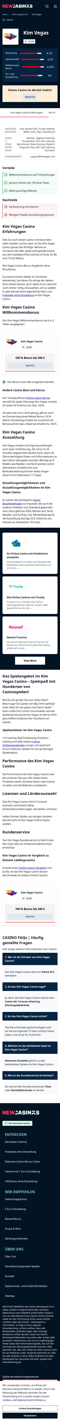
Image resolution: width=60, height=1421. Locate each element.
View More (30, 660)
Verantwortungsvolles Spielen (22, 1266)
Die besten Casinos (16, 1142)
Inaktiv (30, 97)
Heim (4, 14)
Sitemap (9, 1296)
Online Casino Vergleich (32, 868)
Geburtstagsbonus (16, 1199)
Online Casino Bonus (38, 398)
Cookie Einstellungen (30, 1408)
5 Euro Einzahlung (15, 1209)
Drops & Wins (13, 1228)
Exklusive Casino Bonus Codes (22, 1161)
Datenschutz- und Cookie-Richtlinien (26, 1286)
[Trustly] (30, 587)
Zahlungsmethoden (16, 1238)
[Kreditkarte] (30, 543)
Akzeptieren (30, 1415)
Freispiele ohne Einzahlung (18, 295)
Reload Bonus (13, 1219)
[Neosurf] (30, 627)
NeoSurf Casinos (17, 637)
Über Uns (10, 1256)
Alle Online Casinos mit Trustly (25, 597)
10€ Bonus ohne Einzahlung (21, 1181)
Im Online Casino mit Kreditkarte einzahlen (27, 555)
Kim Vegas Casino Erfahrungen (26, 112)
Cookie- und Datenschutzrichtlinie (22, 1400)
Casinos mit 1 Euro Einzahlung (22, 1171)
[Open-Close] (56, 6)
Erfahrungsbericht (20, 14)
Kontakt (9, 1276)
